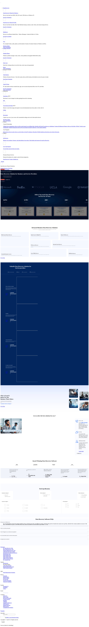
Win (4, 100)
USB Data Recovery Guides (9, 551)
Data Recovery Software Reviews (10, 552)
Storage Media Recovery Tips (9, 550)
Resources (3, 547)
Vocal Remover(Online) (8, 105)
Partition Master (6, 53)
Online (8, 46)
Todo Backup (6, 74)
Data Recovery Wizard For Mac (9, 22)
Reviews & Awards (7, 598)
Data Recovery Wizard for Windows (10, 13)
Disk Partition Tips (7, 555)
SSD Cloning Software (8, 557)
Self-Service (5, 563)
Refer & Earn (6, 606)
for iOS (4, 36)
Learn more (81, 451)
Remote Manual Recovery (8, 566)
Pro (6, 17)
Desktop (5, 46)
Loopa (4, 588)
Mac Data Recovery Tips (8, 549)
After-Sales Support (7, 565)
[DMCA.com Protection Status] (12, 617)
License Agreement (7, 580)
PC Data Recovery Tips (8, 548)
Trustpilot (2, 610)
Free (4, 17)
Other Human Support (7, 568)
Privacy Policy (6, 578)
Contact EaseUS (6, 599)
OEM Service (6, 604)
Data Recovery (6, 8)
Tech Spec (10, 168)
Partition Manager (6, 48)
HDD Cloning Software (8, 558)
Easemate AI (5, 586)
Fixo (4, 41)
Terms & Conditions (7, 581)
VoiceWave (5, 96)
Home (4, 67)
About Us (5, 595)
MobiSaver (5, 32)
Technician (9, 17)
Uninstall (5, 575)
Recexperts (5, 115)
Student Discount (6, 605)
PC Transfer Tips (6, 559)
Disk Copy (5, 63)
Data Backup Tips (7, 554)
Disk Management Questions (9, 572)
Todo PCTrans (6, 84)
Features (2, 168)
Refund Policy (6, 577)
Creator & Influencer (7, 602)
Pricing (2, 161)
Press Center (5, 597)
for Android (8, 36)
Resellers (5, 600)
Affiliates (5, 601)
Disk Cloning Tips (7, 556)
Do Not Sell (5, 579)
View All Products (7, 47)
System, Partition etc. (14, 159)
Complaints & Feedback (8, 607)
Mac (6, 119)
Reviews (6, 168)
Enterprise (10, 79)
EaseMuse (5, 587)
